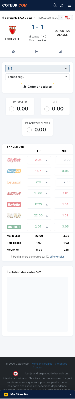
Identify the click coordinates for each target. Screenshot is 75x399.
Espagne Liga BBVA (18, 17)
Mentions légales (42, 363)
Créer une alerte (40, 86)
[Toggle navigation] (69, 5)
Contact (37, 367)
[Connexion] (62, 5)
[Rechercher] (55, 5)
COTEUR (14, 5)
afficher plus (57, 256)
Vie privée (61, 363)
